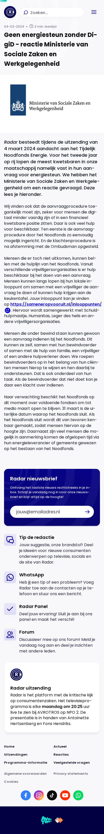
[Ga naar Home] (10, 12)
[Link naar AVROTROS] (46, 820)
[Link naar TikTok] (52, 795)
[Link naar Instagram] (39, 795)
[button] (94, 12)
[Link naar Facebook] (26, 795)
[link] (52, 549)
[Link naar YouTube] (65, 795)
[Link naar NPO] (59, 820)
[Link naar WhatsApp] (78, 795)
